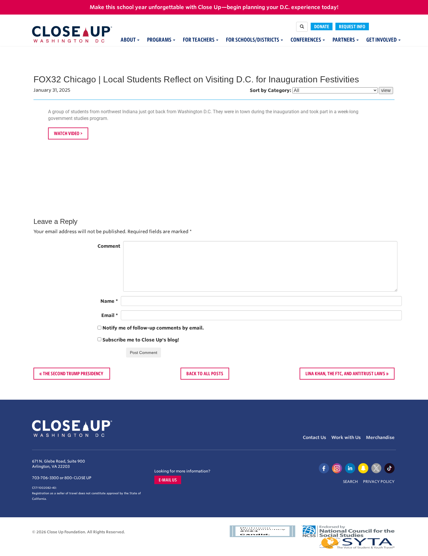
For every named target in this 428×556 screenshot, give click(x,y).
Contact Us (314, 437)
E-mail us (168, 479)
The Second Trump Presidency (73, 373)
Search (350, 481)
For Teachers (199, 40)
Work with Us (346, 437)
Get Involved (382, 40)
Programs (159, 40)
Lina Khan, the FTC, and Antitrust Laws (345, 373)
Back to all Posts (204, 373)
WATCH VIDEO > (68, 133)
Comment (109, 246)
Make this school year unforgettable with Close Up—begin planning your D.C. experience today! (214, 7)
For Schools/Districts (253, 40)
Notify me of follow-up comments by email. (153, 328)
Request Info (352, 26)
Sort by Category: (270, 90)
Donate (321, 26)
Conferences (306, 40)
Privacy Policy (379, 481)
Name (109, 301)
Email (109, 315)
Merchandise (380, 437)
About (129, 40)
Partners (344, 40)
